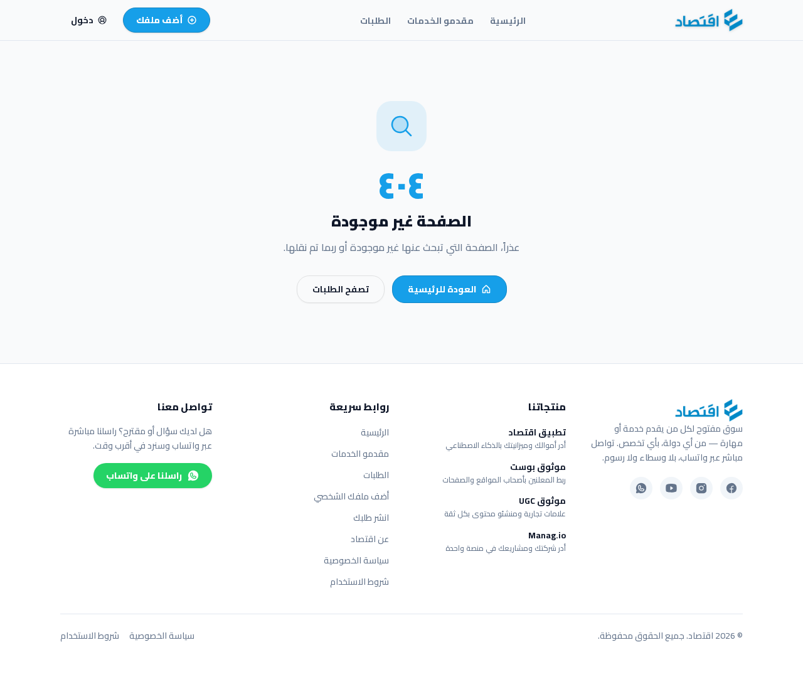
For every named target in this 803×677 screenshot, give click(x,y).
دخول (82, 20)
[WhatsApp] (641, 488)
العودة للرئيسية (442, 289)
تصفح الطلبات (340, 289)
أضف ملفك (159, 20)
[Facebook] (731, 488)
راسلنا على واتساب (144, 475)
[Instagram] (701, 488)
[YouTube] (671, 488)
